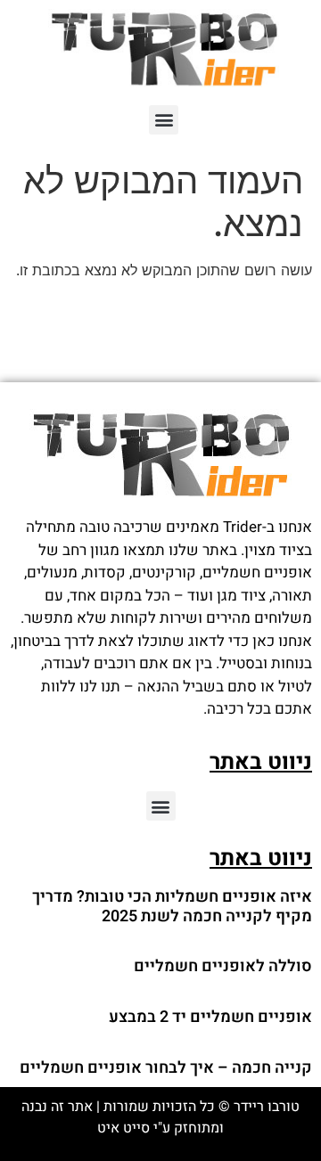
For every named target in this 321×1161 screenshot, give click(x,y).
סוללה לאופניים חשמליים (223, 966)
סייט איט (123, 1128)
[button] (163, 120)
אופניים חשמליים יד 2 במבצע (210, 1017)
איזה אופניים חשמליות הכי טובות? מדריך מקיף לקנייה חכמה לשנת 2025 (172, 906)
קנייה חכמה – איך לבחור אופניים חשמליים (166, 1068)
